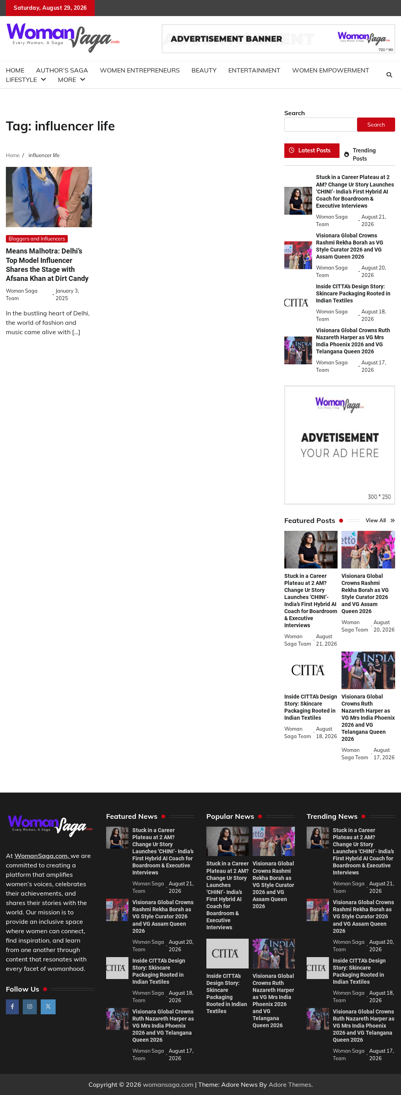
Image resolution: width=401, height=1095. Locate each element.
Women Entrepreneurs (140, 70)
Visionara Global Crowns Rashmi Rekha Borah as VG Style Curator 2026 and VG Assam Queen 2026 (162, 916)
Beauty (204, 70)
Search (294, 113)
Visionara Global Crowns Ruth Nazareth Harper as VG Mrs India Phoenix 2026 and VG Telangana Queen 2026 (353, 341)
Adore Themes (290, 1084)
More (67, 79)
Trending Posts (364, 154)
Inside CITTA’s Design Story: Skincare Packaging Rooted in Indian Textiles (353, 293)
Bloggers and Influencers (37, 238)
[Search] (389, 75)
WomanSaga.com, (41, 856)
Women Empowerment (330, 70)
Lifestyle (21, 79)
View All (376, 520)
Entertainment (254, 70)
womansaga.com (168, 1084)
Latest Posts (314, 150)
